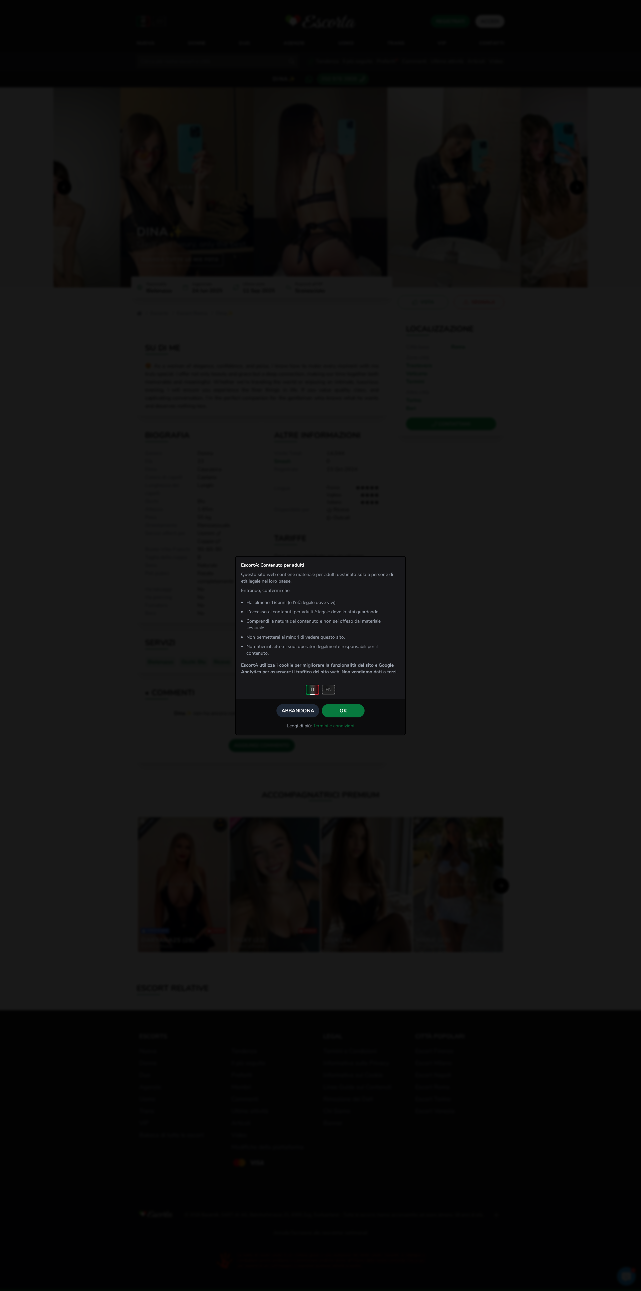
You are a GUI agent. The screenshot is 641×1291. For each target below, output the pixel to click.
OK (343, 710)
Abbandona (297, 710)
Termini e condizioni (333, 726)
